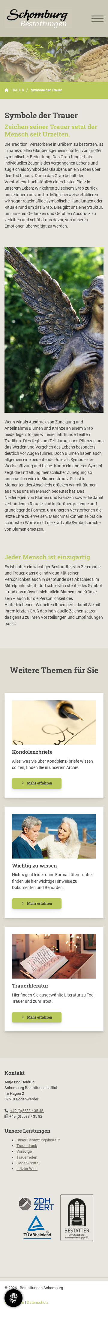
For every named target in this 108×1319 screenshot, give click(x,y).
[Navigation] (98, 18)
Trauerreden (26, 1157)
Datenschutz (37, 1302)
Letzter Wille (27, 1168)
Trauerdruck (26, 1145)
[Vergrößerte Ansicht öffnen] (54, 329)
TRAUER (17, 90)
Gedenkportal (27, 1163)
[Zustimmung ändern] (13, 1298)
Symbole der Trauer (46, 90)
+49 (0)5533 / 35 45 (27, 1110)
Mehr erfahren (39, 783)
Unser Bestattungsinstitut (38, 1140)
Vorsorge (24, 1151)
